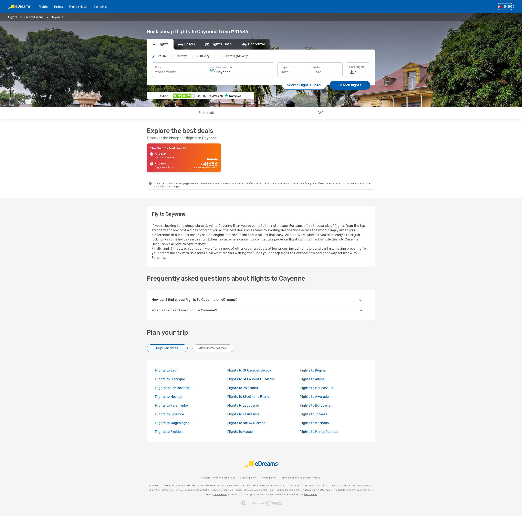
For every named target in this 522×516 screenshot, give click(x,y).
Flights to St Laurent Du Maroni (251, 379)
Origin (159, 67)
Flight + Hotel (78, 7)
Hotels (58, 7)
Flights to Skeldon (169, 432)
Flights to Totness (313, 414)
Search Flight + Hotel (304, 85)
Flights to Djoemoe (169, 414)
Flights (43, 7)
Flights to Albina (312, 379)
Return (318, 67)
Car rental (100, 7)
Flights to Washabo (314, 423)
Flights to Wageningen (172, 423)
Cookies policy (248, 477)
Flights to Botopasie (315, 405)
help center (310, 494)
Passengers (357, 67)
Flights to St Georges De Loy (249, 370)
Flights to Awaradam (316, 397)
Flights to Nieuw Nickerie (246, 423)
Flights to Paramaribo (171, 405)
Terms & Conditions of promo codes (300, 477)
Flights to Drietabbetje (172, 388)
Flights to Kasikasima (243, 414)
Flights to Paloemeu (242, 388)
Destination (224, 67)
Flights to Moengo (168, 397)
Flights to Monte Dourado (319, 432)
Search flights (349, 85)
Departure (287, 67)
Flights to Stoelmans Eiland (248, 397)
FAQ (320, 113)
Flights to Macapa (240, 432)
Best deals (206, 113)
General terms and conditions (218, 477)
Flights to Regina (313, 370)
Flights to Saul (166, 370)
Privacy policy (268, 477)
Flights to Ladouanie (243, 405)
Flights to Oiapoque (170, 379)
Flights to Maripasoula (316, 388)
